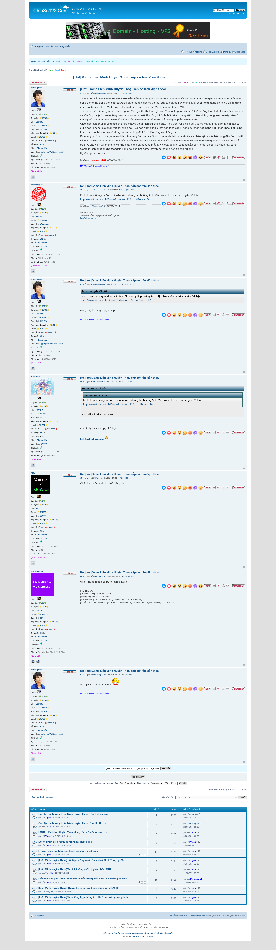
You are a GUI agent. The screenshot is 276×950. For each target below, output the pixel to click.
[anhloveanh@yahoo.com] (33, 661)
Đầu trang (244, 180)
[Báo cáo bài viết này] (218, 157)
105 (37, 610)
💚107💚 (42, 603)
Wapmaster (45, 224)
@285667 (130, 576)
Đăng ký (227, 52)
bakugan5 (194, 823)
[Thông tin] (227, 157)
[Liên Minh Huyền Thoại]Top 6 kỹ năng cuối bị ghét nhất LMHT (74, 869)
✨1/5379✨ (43, 414)
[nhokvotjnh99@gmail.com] (33, 465)
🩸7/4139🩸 (50, 629)
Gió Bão (43, 129)
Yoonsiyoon (99, 93)
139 (37, 122)
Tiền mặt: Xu (48, 61)
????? (44, 246)
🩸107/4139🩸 (51, 429)
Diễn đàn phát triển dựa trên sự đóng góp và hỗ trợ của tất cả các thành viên (138, 933)
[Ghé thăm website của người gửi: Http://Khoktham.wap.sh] (38, 661)
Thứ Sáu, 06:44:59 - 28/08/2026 (100, 61)
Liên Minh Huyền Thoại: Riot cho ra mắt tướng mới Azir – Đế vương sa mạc (82, 878)
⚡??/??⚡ (54, 421)
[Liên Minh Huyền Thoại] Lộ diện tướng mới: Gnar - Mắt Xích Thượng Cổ (81, 860)
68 (41, 216)
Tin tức (49, 46)
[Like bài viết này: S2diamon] (164, 433)
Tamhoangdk (100, 190)
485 (41, 122)
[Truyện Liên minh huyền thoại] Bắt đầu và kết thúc (68, 851)
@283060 (123, 478)
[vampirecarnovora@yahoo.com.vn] (33, 271)
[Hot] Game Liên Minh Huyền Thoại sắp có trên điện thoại (119, 77)
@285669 (129, 675)
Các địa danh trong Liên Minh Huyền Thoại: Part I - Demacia (73, 814)
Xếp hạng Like (212, 52)
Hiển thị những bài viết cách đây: (104, 783)
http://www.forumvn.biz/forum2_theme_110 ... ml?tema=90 (115, 199)
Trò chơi (61, 61)
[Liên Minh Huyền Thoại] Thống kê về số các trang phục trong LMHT (78, 888)
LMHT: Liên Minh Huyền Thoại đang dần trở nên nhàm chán (73, 832)
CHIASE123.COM (87, 9)
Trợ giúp (188, 52)
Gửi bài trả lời (35, 81)
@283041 (128, 382)
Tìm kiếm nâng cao (236, 13)
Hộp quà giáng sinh (75, 61)
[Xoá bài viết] (214, 157)
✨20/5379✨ (44, 126)
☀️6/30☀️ (44, 607)
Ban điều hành (175, 915)
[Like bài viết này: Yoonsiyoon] (164, 157)
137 (37, 410)
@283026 (129, 284)
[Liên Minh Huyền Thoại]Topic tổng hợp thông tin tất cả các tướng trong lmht (83, 897)
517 (41, 410)
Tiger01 (49, 817)
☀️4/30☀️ (44, 505)
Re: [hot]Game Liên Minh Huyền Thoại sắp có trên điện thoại (119, 185)
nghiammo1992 (99, 160)
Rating (199, 52)
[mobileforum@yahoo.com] (33, 563)
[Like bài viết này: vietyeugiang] (164, 586)
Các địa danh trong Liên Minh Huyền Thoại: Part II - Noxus (72, 823)
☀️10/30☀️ (44, 118)
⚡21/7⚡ (53, 228)
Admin (63, 70)
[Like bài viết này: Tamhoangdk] (164, 204)
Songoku (49, 891)
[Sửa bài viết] (208, 157)
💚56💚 (41, 501)
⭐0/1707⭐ (42, 137)
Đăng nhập (240, 52)
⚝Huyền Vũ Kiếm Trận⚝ (52, 152)
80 (41, 433)
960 (37, 216)
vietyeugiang (100, 576)
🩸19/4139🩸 (51, 235)
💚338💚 (42, 209)
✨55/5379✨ (44, 220)
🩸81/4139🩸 (51, 141)
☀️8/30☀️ (44, 213)
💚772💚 (42, 403)
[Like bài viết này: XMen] (164, 488)
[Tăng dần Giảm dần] (171, 783)
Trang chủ (39, 46)
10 (41, 610)
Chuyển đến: (168, 797)
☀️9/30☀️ (44, 406)
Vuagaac (194, 814)
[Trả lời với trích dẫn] (238, 157)
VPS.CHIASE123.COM (143, 936)
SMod (57, 70)
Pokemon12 (196, 879)
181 (41, 239)
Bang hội (36, 61)
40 (41, 633)
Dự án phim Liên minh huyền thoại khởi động (65, 841)
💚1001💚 (43, 114)
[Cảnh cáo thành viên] (223, 157)
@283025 (130, 190)
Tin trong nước (62, 46)
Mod (51, 70)
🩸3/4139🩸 (50, 527)
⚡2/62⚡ (53, 133)
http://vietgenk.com (88, 218)
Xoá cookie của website (194, 915)
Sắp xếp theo (143, 783)
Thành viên (42, 148)
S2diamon (98, 382)
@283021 (129, 93)
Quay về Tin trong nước (42, 797)
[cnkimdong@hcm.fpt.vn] (33, 177)
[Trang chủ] (51, 8)
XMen (96, 478)
